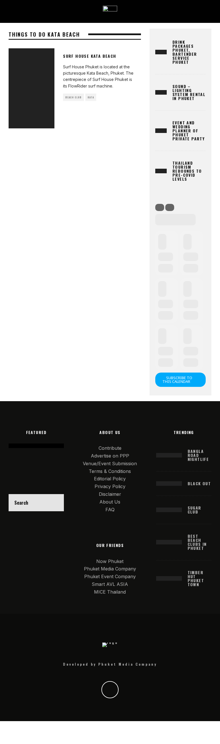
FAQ (110, 509)
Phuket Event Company (110, 576)
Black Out (199, 483)
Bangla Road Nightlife (198, 455)
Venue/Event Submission (110, 463)
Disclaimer (110, 494)
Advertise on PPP (110, 456)
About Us (109, 502)
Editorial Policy (110, 479)
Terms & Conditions (110, 471)
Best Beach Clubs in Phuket (197, 542)
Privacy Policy (110, 486)
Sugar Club (194, 510)
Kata (91, 97)
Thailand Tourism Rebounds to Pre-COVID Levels (187, 171)
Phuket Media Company (110, 569)
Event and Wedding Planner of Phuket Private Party (188, 131)
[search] (55, 502)
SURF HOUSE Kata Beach (89, 56)
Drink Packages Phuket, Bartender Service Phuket (184, 52)
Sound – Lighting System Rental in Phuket (188, 92)
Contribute (110, 448)
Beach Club (73, 97)
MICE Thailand (110, 592)
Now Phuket (109, 561)
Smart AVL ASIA (110, 584)
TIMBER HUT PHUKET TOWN (196, 578)
